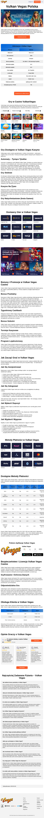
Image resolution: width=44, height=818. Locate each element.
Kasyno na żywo (15, 110)
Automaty (37, 110)
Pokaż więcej (22, 667)
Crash (26, 110)
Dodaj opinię (36, 640)
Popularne (5, 110)
